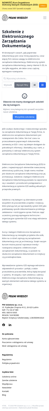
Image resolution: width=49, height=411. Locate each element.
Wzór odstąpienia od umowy (14, 346)
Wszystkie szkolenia (24, 116)
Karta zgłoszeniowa (10, 338)
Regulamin (7, 359)
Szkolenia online (9, 376)
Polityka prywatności (11, 363)
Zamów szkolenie (9, 380)
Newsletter (7, 387)
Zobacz (43, 6)
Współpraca (7, 384)
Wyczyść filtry (22, 85)
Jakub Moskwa (32, 408)
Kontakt (5, 391)
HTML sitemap (5, 407)
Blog (4, 395)
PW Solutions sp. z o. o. (22, 406)
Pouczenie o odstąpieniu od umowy (17, 342)
